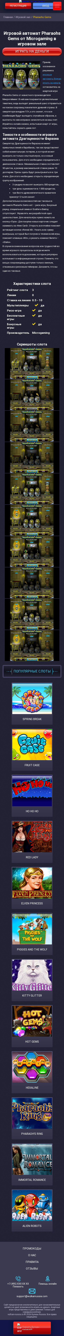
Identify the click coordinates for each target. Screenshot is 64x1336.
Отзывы (32, 1268)
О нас (32, 1255)
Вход (45, 5)
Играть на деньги (32, 51)
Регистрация (18, 5)
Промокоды (32, 1248)
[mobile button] (57, 6)
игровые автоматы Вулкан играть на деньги (52, 78)
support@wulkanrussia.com (32, 1296)
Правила (32, 1262)
